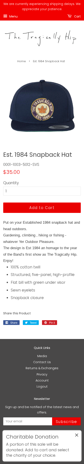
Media (42, 356)
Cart (77, 16)
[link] (42, 445)
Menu (13, 16)
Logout (42, 386)
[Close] (76, 436)
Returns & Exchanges (42, 368)
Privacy (42, 374)
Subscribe (66, 421)
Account (42, 380)
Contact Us (42, 362)
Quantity (11, 182)
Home (21, 61)
